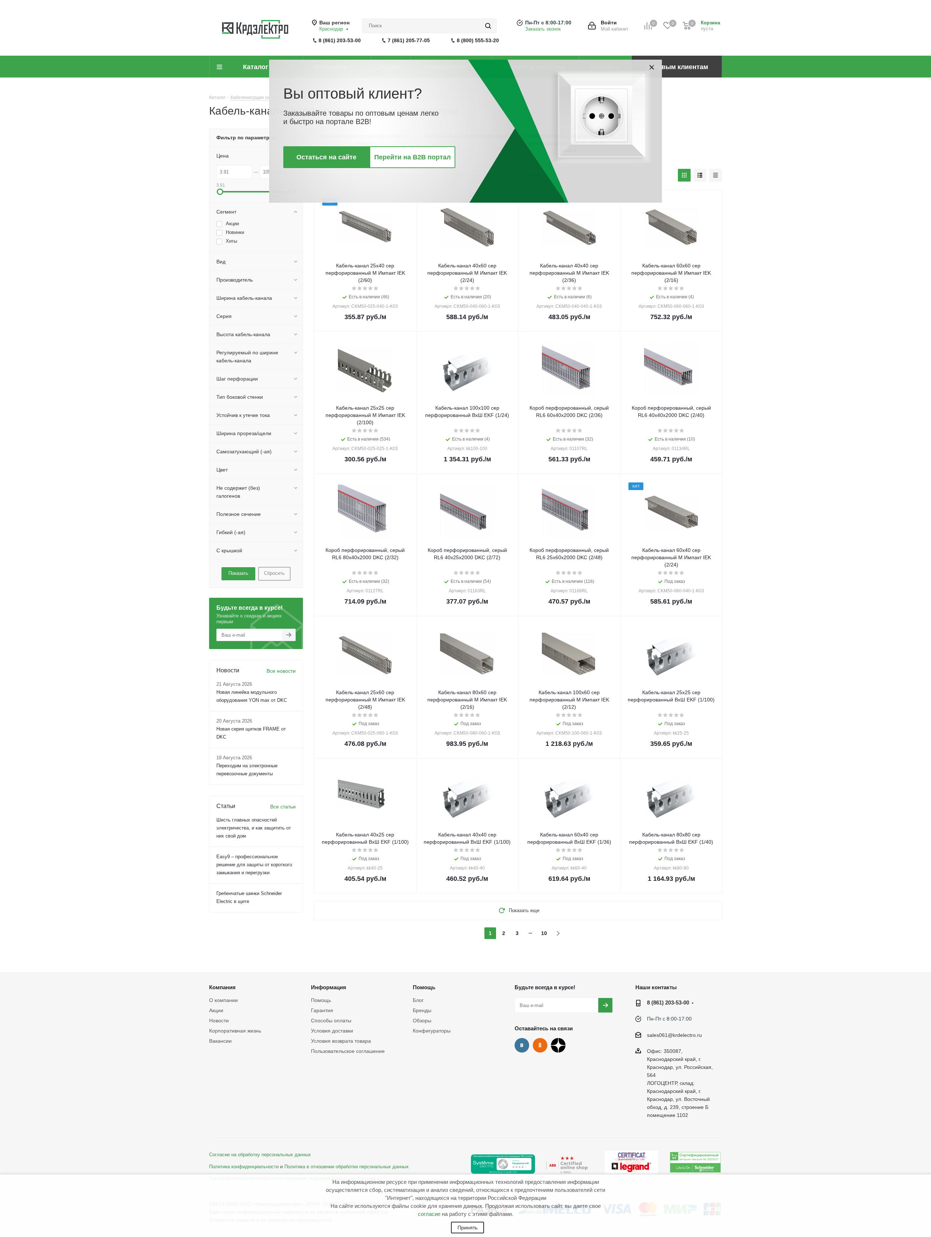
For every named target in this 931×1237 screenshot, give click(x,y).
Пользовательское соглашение (348, 1051)
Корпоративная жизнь (235, 1031)
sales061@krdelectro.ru (674, 1035)
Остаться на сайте (326, 157)
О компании (223, 1000)
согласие (429, 1214)
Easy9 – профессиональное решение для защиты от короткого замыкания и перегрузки (254, 864)
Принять (467, 1227)
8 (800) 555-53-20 (478, 40)
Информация (328, 987)
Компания (222, 987)
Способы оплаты (331, 1020)
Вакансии (220, 1041)
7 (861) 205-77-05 (409, 40)
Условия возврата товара (341, 1041)
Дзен (558, 1045)
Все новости (281, 671)
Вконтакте (522, 1045)
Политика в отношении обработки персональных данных (346, 1166)
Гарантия (322, 1010)
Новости (219, 1020)
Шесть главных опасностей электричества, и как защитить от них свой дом (253, 828)
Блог (418, 1000)
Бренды (422, 1010)
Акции (216, 1010)
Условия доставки (332, 1031)
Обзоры (422, 1020)
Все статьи (283, 807)
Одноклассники (540, 1045)
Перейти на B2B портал (412, 157)
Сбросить (274, 573)
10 (544, 933)
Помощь (321, 1000)
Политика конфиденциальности (244, 1166)
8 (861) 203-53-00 (340, 40)
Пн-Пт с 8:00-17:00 (548, 22)
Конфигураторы (432, 1031)
